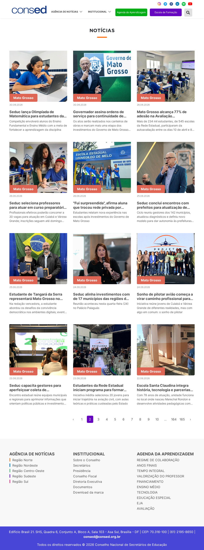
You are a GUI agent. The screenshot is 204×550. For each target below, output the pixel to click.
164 (174, 419)
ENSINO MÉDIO (148, 487)
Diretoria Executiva (87, 482)
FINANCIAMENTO (150, 482)
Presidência (81, 471)
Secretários (81, 465)
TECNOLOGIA (147, 492)
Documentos (82, 487)
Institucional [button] (97, 11)
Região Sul (20, 482)
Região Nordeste (25, 465)
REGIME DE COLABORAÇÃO (158, 460)
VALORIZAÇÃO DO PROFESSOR (160, 476)
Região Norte (22, 460)
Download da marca (88, 492)
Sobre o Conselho (86, 460)
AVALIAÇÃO (145, 508)
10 (157, 419)
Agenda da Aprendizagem (131, 12)
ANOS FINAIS (147, 465)
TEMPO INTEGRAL (151, 471)
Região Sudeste (24, 476)
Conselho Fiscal (85, 476)
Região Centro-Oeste (28, 471)
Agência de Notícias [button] (65, 11)
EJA (140, 503)
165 (182, 419)
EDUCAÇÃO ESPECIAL (154, 498)
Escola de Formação (166, 12)
